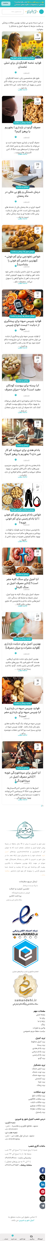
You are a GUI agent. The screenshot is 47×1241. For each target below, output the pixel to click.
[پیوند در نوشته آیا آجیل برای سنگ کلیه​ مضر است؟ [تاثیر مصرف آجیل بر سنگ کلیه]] (22, 561)
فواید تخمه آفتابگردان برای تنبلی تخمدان (22, 65)
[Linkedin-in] (42, 1184)
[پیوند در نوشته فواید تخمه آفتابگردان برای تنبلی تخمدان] (22, 44)
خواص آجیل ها (16, 58)
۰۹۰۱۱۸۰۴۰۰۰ (10, 1158)
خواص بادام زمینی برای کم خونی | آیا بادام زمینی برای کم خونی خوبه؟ (22, 519)
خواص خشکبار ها (28, 316)
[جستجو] (4, 11)
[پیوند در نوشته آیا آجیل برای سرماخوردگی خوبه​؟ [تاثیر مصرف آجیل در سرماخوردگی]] (22, 754)
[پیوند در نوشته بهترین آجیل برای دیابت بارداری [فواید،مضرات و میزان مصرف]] (22, 625)
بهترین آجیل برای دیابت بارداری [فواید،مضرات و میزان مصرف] (22, 646)
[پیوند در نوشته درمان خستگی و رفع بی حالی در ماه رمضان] (22, 173)
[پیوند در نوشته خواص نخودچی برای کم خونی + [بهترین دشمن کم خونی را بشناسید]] (22, 238)
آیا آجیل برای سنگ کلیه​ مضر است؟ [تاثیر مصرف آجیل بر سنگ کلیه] (22, 583)
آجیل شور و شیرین (26, 1220)
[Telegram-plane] (42, 1206)
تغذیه (29, 123)
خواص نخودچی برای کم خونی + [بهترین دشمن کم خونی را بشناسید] (22, 261)
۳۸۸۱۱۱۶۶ (13, 1129)
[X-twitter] (42, 1177)
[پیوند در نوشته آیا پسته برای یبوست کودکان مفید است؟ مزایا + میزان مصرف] (22, 367)
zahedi (27, 73)
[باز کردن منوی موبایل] (41, 11)
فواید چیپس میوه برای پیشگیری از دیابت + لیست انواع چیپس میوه (22, 325)
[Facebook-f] (42, 1170)
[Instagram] (42, 1199)
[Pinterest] (42, 1191)
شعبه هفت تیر (11, 1132)
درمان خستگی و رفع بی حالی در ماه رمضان (22, 194)
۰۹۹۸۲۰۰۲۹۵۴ (12, 1165)
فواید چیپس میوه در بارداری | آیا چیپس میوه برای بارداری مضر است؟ (22, 712)
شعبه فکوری (10, 1122)
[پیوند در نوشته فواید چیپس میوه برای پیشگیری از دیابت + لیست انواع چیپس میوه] (22, 303)
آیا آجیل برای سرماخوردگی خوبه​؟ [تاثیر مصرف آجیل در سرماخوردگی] (23, 777)
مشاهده (5, 3)
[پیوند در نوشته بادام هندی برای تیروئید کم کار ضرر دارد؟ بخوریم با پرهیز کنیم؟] (22, 432)
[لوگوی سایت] (32, 11)
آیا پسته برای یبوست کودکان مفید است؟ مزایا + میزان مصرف (22, 388)
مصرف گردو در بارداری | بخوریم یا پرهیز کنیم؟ (22, 130)
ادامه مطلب (22, 89)
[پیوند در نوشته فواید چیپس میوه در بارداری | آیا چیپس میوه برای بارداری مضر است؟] (22, 690)
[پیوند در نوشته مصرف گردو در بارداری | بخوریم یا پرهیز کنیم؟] (22, 109)
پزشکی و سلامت (28, 58)
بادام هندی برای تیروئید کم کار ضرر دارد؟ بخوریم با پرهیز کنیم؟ (22, 452)
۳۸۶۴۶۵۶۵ (14, 1139)
